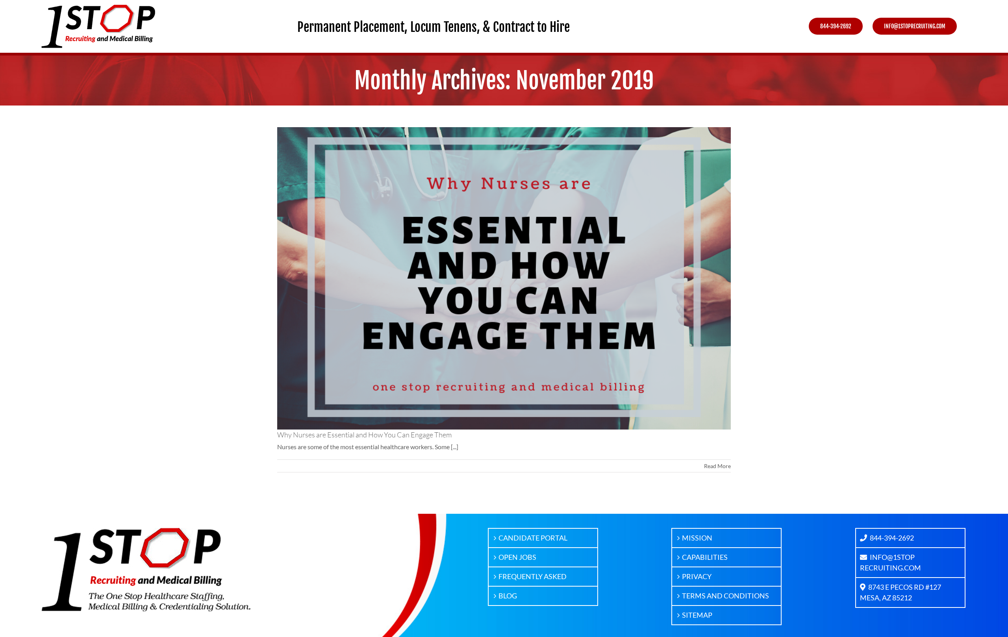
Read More (717, 466)
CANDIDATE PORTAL (532, 537)
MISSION (697, 537)
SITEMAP (697, 615)
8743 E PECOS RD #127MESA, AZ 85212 (900, 592)
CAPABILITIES (705, 557)
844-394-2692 (892, 537)
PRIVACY (697, 576)
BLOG (507, 595)
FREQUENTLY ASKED (532, 576)
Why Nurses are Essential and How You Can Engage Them (364, 434)
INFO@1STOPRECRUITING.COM (890, 562)
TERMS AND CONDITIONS (725, 595)
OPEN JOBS (517, 557)
